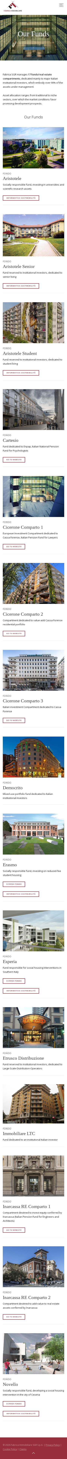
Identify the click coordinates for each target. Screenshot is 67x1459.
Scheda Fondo (14, 884)
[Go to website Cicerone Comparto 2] (33, 583)
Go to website (14, 459)
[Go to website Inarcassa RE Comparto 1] (33, 1175)
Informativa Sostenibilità (21, 198)
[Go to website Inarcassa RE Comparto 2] (33, 1266)
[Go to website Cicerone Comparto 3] (33, 670)
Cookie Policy (10, 1449)
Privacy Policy (53, 1445)
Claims (22, 1449)
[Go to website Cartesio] (33, 409)
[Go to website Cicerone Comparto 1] (33, 496)
